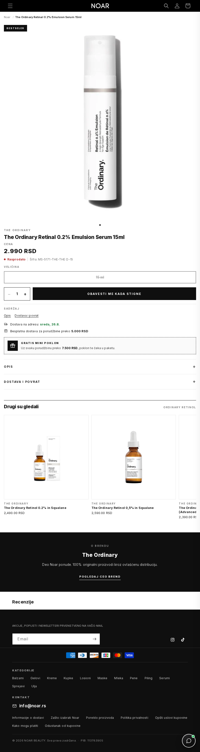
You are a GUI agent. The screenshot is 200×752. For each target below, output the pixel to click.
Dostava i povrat (27, 315)
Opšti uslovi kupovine (171, 718)
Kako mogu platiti (25, 726)
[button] (10, 5)
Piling (149, 678)
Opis (7, 315)
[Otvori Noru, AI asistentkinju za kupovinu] (189, 741)
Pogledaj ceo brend (99, 576)
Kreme (52, 678)
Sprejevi (18, 686)
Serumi (164, 678)
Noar (7, 17)
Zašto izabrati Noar (65, 718)
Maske (103, 678)
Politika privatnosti (134, 718)
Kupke (68, 678)
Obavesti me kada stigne (114, 294)
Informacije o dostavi (28, 718)
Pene (134, 678)
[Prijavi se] (94, 639)
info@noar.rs (32, 705)
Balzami (18, 678)
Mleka (118, 678)
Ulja (34, 686)
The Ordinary (17, 230)
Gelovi (35, 678)
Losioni (85, 678)
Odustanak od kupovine (62, 726)
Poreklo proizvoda (100, 718)
